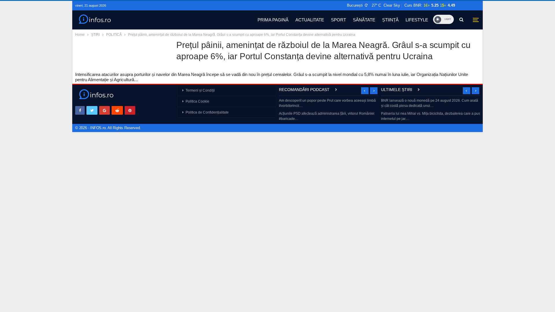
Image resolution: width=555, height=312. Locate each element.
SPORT (338, 19)
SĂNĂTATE (364, 19)
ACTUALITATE (309, 19)
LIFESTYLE (417, 19)
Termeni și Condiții (200, 90)
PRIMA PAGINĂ (273, 19)
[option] (328, 110)
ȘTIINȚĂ (390, 19)
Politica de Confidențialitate (207, 112)
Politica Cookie (197, 101)
